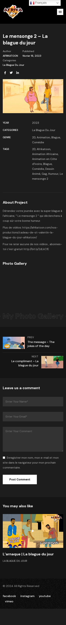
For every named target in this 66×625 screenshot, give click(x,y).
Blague (55, 137)
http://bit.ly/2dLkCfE (36, 249)
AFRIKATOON (10, 55)
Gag (44, 174)
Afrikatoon (43, 149)
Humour (53, 174)
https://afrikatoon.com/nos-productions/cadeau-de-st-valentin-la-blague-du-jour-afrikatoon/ (30, 232)
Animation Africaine (45, 154)
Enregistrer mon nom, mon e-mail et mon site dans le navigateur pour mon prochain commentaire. (31, 462)
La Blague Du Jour (13, 65)
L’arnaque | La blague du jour (28, 554)
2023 (35, 123)
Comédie (38, 142)
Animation (43, 137)
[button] (60, 12)
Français (40, 2)
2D (33, 137)
